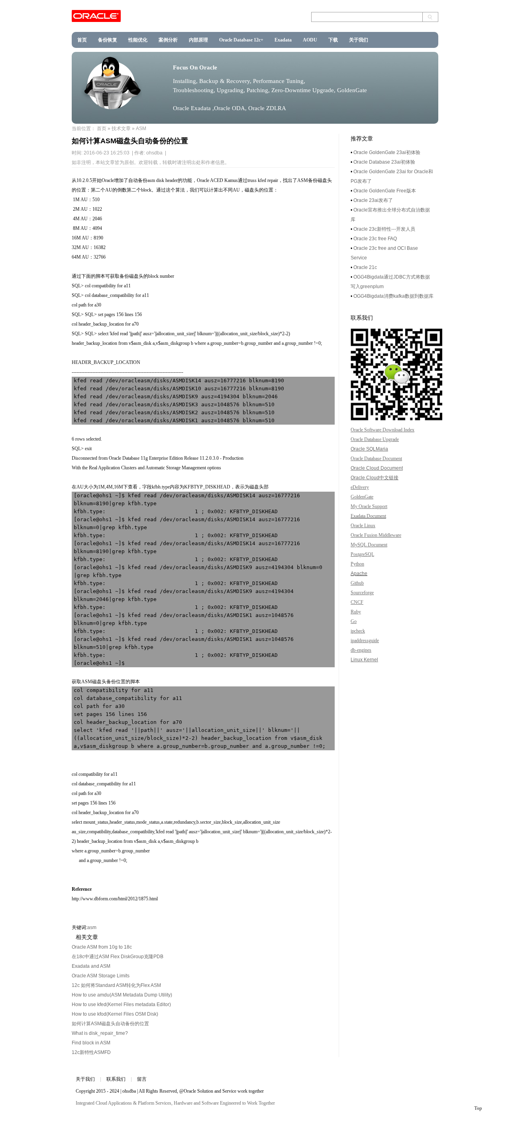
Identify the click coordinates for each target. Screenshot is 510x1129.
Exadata (283, 40)
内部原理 (198, 40)
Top (478, 1108)
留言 (142, 1079)
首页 (82, 40)
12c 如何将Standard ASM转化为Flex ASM (116, 985)
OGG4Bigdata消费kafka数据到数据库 (393, 296)
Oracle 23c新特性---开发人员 (384, 229)
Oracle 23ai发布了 (373, 200)
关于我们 (358, 40)
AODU (310, 40)
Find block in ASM (91, 1043)
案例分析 (168, 40)
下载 (333, 40)
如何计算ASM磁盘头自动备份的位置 (110, 1023)
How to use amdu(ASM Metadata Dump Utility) (122, 995)
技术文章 (121, 128)
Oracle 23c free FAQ (375, 238)
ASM (141, 128)
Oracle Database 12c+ (241, 40)
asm (91, 927)
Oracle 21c (365, 267)
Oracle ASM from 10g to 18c (102, 947)
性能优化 (137, 40)
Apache (359, 573)
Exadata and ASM (91, 966)
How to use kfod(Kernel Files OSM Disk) (115, 1014)
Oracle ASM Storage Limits (100, 976)
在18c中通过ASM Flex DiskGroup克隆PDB (117, 956)
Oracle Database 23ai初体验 (384, 162)
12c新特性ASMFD (91, 1052)
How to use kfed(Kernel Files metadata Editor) (121, 1004)
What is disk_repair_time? (100, 1033)
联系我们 (116, 1079)
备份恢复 (107, 40)
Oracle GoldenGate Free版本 (384, 191)
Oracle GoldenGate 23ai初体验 (386, 152)
